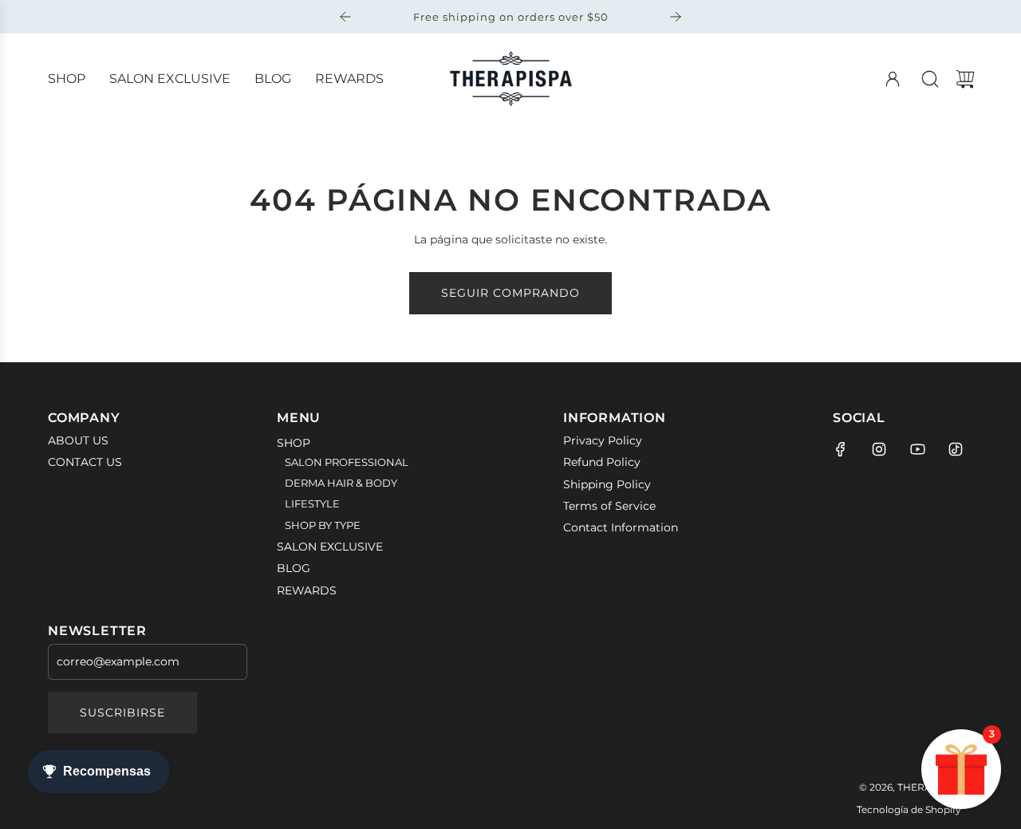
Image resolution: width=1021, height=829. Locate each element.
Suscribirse (122, 712)
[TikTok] (955, 449)
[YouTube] (917, 449)
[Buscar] (930, 79)
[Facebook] (840, 449)
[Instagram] (879, 449)
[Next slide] (675, 17)
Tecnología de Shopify (909, 809)
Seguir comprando (510, 293)
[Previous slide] (345, 17)
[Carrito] (965, 79)
